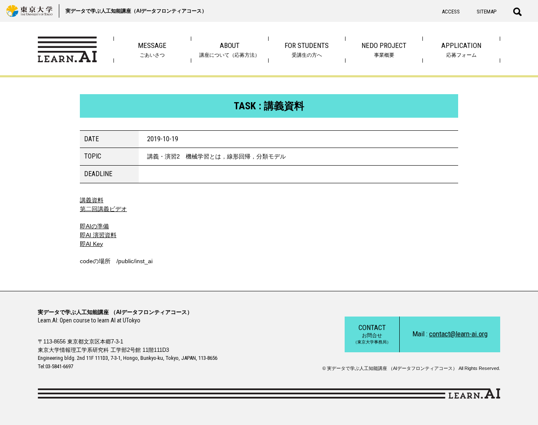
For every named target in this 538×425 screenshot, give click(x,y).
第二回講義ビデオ (103, 209)
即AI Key (91, 243)
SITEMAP (486, 11)
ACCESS (451, 11)
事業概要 (383, 49)
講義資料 (91, 200)
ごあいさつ (152, 49)
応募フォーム (461, 49)
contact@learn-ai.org (458, 334)
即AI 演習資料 (98, 235)
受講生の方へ (307, 49)
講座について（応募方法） (229, 49)
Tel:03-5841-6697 (55, 366)
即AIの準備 (94, 226)
